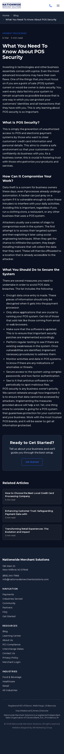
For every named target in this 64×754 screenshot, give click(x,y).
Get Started (32, 462)
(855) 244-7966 (10, 575)
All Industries (9, 690)
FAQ (4, 612)
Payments (8, 594)
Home (5, 15)
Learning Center (11, 635)
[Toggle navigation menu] (58, 5)
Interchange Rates (13, 649)
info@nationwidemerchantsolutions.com (25, 579)
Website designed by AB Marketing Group (32, 727)
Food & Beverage (11, 677)
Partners (7, 607)
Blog (15, 15)
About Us (7, 640)
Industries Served (12, 598)
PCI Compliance (11, 644)
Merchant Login (11, 662)
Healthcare (8, 681)
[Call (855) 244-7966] (50, 5)
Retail (5, 685)
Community (8, 603)
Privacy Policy (10, 657)
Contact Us (8, 653)
